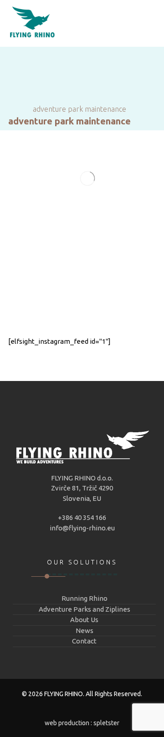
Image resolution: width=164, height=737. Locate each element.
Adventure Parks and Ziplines (84, 609)
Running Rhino (85, 598)
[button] (82, 327)
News (84, 630)
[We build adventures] (32, 23)
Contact (84, 641)
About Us (84, 619)
